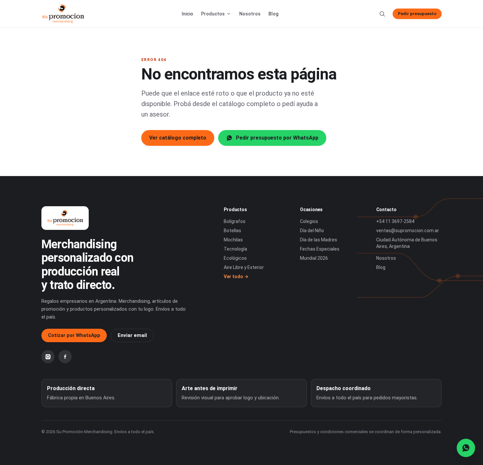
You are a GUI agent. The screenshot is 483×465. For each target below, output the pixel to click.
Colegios (309, 221)
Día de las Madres (318, 239)
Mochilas (233, 239)
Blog (273, 13)
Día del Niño (312, 230)
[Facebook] (65, 356)
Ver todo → (236, 276)
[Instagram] (48, 356)
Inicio (187, 13)
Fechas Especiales (319, 249)
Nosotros (250, 13)
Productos (213, 13)
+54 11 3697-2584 (395, 221)
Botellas (232, 230)
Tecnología (235, 249)
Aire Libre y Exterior (244, 267)
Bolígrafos (234, 221)
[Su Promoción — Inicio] (62, 14)
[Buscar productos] (382, 13)
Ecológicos (235, 258)
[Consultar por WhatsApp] (466, 448)
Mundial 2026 (314, 258)
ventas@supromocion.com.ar (407, 230)
